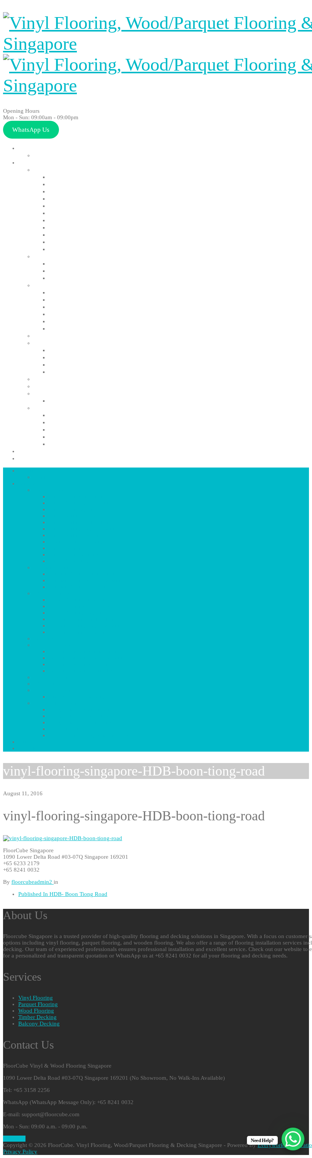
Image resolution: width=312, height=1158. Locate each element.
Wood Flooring (54, 285)
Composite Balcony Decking (88, 422)
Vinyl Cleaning (68, 234)
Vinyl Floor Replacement (82, 184)
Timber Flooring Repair (81, 328)
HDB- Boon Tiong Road (62, 894)
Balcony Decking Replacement (90, 357)
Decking (44, 335)
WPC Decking (67, 436)
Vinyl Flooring (52, 169)
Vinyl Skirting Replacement (86, 212)
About (27, 148)
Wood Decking (53, 386)
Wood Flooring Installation (86, 292)
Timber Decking (55, 378)
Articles (29, 451)
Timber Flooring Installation (88, 314)
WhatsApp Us (30, 129)
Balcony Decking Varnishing (87, 371)
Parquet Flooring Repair (82, 277)
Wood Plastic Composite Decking (96, 443)
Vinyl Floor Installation (80, 176)
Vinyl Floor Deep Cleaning (84, 249)
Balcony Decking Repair (81, 364)
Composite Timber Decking (87, 415)
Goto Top (14, 1139)
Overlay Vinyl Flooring (79, 227)
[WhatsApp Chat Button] (293, 1139)
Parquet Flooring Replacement (91, 270)
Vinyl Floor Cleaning (76, 241)
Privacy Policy (20, 1152)
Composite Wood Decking (85, 429)
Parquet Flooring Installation (89, 263)
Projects (30, 458)
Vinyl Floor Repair (73, 191)
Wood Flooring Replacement (88, 299)
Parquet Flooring (57, 256)
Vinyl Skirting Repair (77, 220)
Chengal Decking (56, 393)
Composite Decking (60, 407)
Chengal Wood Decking (81, 400)
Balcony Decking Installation (89, 350)
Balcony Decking (56, 342)
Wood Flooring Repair (79, 306)
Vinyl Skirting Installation (84, 205)
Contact (45, 155)
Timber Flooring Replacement (90, 321)
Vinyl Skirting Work (75, 198)
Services (30, 162)
